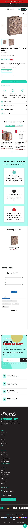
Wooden (3, 439)
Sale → (2, 445)
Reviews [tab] (5, 297)
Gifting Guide (4, 478)
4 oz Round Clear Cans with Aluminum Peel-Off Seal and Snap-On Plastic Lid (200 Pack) (20, 145)
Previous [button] (2, 25)
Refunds (13, 522)
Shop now (20, 1)
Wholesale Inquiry (5, 461)
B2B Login (3, 483)
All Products (4, 432)
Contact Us (3, 452)
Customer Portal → (5, 463)
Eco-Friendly (4, 443)
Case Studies (4, 481)
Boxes (2, 437)
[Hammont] (14, 414)
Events (2, 441)
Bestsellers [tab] (20, 125)
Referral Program (5, 474)
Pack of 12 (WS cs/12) (6, 70)
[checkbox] (5, 307)
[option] (14, 25)
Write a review (14, 291)
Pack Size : (8, 67)
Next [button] (25, 25)
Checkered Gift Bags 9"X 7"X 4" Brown (14, 248)
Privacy (5, 522)
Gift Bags (3, 435)
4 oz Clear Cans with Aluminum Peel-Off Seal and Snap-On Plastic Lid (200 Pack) (6, 144)
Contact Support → (9, 499)
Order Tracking (4, 454)
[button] (14, 277)
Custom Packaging (5, 476)
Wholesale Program (5, 472)
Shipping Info (4, 457)
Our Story (3, 470)
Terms (10, 522)
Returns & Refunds (5, 459)
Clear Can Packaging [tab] (10, 125)
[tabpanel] (14, 312)
